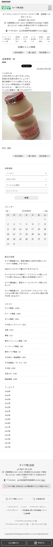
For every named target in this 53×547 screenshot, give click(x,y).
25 (20, 238)
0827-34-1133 (28, 20)
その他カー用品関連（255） (16, 357)
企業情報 (27, 513)
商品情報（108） (11, 379)
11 (20, 229)
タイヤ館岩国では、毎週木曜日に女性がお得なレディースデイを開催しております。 (26, 262)
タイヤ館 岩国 (17, 7)
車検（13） (9, 335)
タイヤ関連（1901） (13, 308)
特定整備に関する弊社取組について (35, 510)
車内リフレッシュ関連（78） (16, 341)
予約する (41, 542)
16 (8, 234)
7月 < (7, 211)
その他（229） (10, 368)
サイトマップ (13, 507)
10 (14, 229)
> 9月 (45, 211)
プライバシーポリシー (38, 507)
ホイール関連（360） (13, 313)
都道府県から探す (17, 39)
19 (26, 234)
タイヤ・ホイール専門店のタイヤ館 (6, 39)
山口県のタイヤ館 (25, 39)
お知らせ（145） (11, 373)
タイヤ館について (16, 499)
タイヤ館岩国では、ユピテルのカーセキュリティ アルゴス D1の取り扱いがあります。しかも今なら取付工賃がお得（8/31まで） (26, 293)
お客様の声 (40, 499)
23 (8, 238)
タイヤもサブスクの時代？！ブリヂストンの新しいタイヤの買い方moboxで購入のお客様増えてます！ (26, 275)
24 (14, 238)
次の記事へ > (44, 52)
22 (45, 234)
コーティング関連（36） (14, 346)
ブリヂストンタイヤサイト (25, 521)
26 (26, 238)
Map (44, 31)
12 (26, 229)
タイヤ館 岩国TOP (33, 39)
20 (33, 234)
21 (39, 234)
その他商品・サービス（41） (16, 362)
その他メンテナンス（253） (16, 324)
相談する (15, 542)
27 (33, 238)
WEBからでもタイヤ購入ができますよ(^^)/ (21, 269)
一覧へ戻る (31, 52)
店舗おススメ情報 (41, 39)
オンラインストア (38, 524)
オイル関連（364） (12, 319)
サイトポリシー (13, 510)
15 (45, 229)
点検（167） (10, 330)
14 (39, 229)
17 (14, 234)
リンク (24, 507)
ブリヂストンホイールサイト (16, 524)
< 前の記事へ (18, 52)
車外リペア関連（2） (13, 351)
